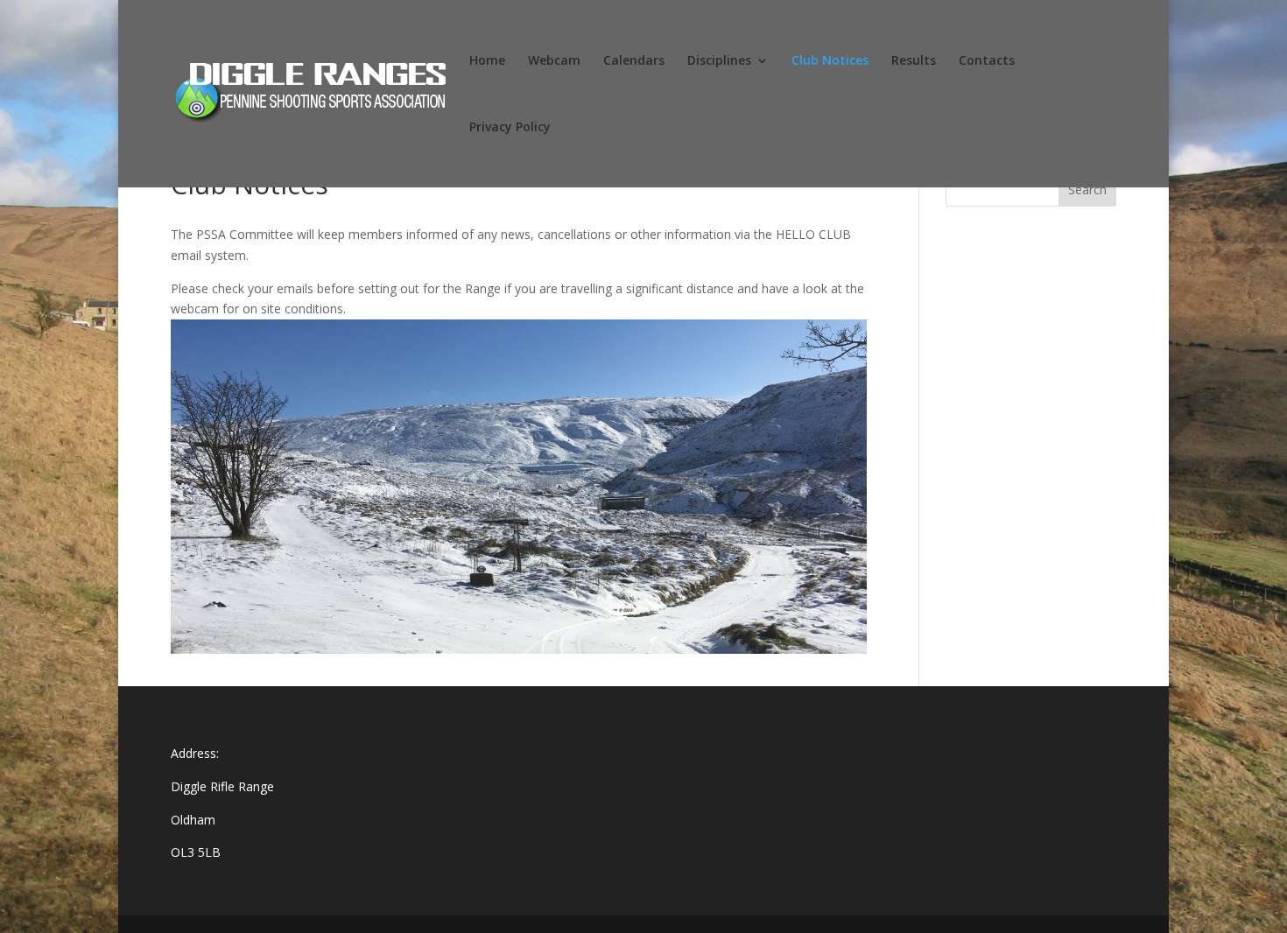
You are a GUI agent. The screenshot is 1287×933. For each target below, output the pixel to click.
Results (913, 61)
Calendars (634, 61)
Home (487, 61)
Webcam (554, 61)
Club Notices (830, 61)
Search (1087, 189)
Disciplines (719, 61)
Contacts (987, 61)
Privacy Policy (510, 128)
